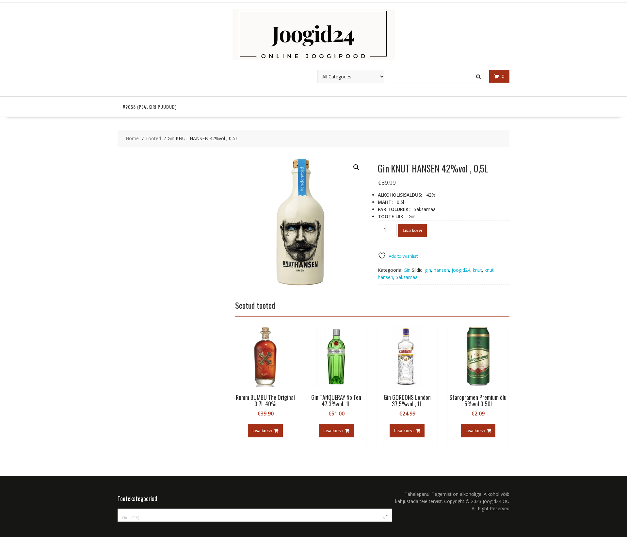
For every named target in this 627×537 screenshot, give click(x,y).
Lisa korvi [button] (262, 430)
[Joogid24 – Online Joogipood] (314, 58)
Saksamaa (407, 277)
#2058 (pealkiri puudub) (149, 106)
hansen (441, 270)
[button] (356, 167)
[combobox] (255, 515)
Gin (407, 270)
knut (477, 270)
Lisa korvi (412, 230)
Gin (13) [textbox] (253, 517)
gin (428, 270)
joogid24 (461, 270)
